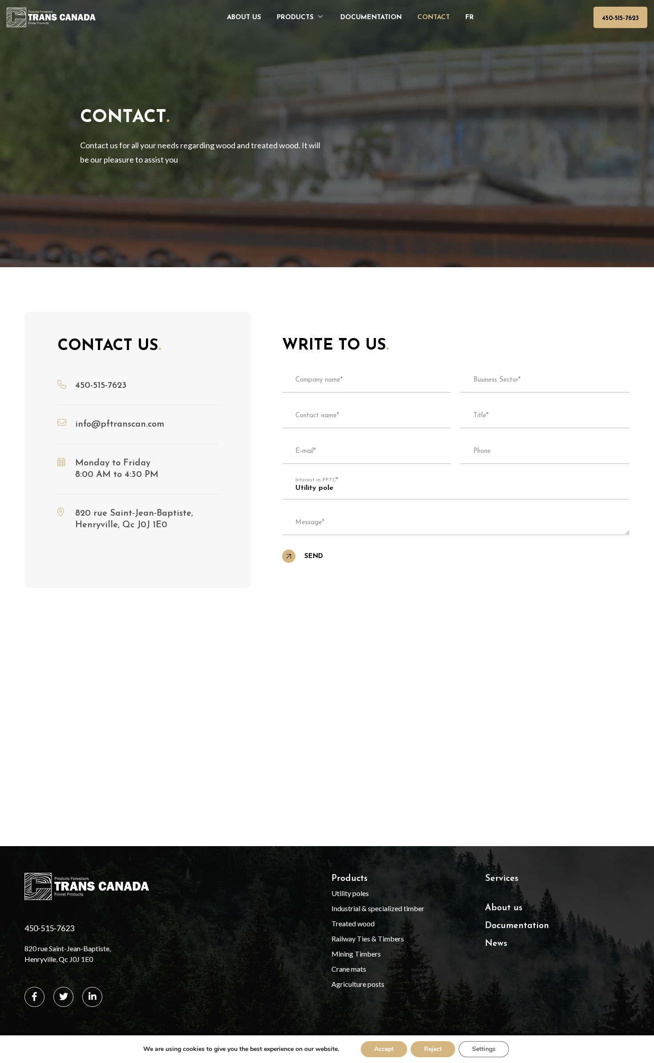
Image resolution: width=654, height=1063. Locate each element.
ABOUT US (244, 17)
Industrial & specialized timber (377, 908)
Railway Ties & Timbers (367, 938)
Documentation (371, 17)
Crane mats (348, 969)
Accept (384, 1049)
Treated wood (353, 923)
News (496, 943)
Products (295, 17)
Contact (433, 17)
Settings (484, 1049)
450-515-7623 (620, 18)
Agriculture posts (357, 984)
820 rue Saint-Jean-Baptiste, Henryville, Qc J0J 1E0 (67, 953)
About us (503, 908)
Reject (433, 1049)
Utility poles (350, 893)
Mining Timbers (356, 953)
